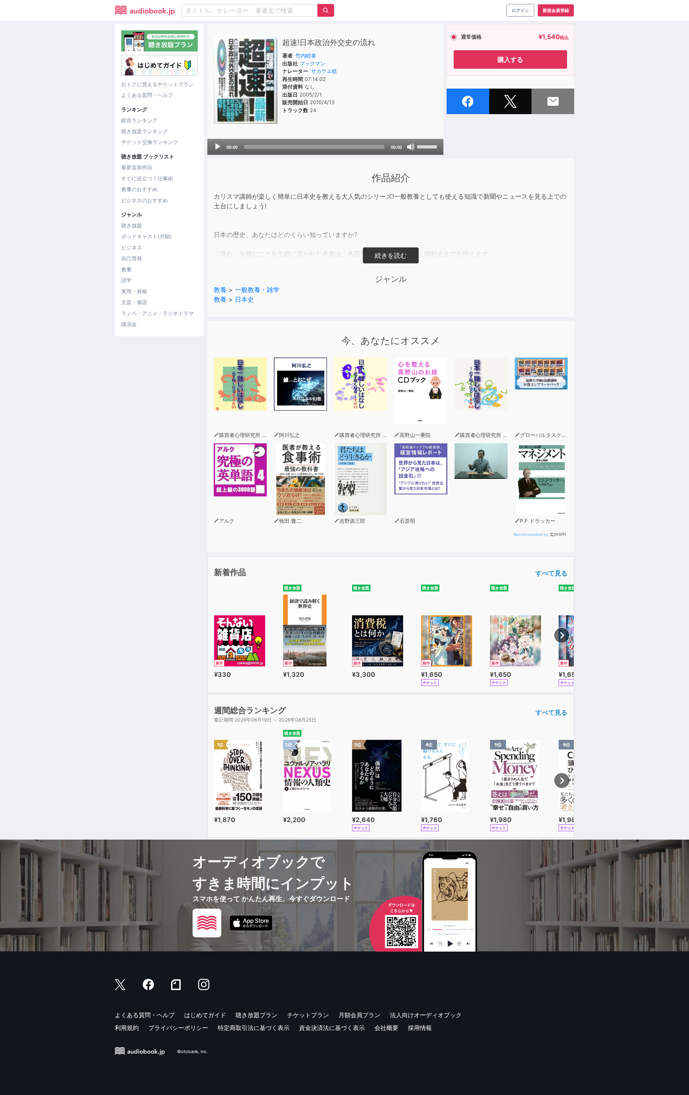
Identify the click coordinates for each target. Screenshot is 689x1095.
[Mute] (411, 147)
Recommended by (531, 534)
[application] (325, 147)
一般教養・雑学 (257, 290)
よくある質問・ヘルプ (147, 95)
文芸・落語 (134, 302)
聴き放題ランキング (144, 131)
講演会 (129, 324)
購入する (510, 59)
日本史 (244, 299)
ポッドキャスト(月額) (146, 236)
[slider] (428, 146)
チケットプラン (308, 1015)
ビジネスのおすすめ (144, 200)
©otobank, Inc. (192, 1051)
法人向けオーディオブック (426, 1015)
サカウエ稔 (324, 71)
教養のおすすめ (139, 189)
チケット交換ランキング (149, 142)
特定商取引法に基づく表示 (253, 1028)
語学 (126, 280)
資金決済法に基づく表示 (332, 1028)
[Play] (218, 147)
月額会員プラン (359, 1015)
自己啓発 (131, 258)
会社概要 (386, 1028)
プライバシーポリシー (178, 1028)
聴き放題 (131, 225)
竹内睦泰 (305, 55)
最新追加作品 (136, 167)
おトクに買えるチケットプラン (157, 84)
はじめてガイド (205, 1015)
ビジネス (131, 247)
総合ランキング (139, 120)
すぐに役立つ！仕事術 (147, 178)
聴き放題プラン (257, 1015)
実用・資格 (134, 291)
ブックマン (312, 63)
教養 (126, 269)
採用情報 (420, 1028)
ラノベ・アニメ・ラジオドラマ (157, 313)
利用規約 (127, 1028)
